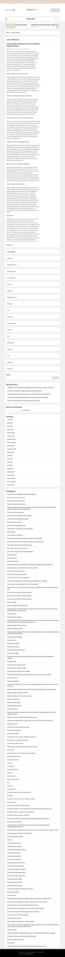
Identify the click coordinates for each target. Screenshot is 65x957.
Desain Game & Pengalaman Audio (16, 525)
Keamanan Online (11, 614)
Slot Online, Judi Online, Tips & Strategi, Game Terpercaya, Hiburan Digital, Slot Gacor (29, 808)
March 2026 (10, 429)
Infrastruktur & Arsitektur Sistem (15, 571)
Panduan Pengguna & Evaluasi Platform (17, 692)
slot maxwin (10, 342)
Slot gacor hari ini (12, 297)
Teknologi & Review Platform (14, 882)
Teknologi (9, 840)
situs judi (9, 763)
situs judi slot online (12, 769)
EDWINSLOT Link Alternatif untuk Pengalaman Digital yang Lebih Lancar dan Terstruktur (31, 387)
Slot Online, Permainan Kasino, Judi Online (18, 815)
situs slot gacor (11, 271)
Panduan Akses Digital (13, 643)
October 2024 (10, 485)
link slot (9, 284)
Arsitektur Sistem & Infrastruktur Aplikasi (18, 519)
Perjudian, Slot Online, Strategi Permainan (18, 727)
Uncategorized (11, 943)
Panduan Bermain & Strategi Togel (16, 665)
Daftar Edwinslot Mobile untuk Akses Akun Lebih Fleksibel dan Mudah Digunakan (29, 394)
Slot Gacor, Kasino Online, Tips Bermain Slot (19, 792)
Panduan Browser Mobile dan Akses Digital (18, 671)
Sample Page (30, 19)
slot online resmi (11, 802)
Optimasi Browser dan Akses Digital (16, 625)
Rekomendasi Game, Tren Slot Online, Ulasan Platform (21, 753)
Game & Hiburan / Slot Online (15, 535)
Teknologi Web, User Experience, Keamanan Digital (20, 921)
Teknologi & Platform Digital (14, 879)
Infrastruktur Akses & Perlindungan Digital (18, 577)
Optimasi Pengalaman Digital (15, 628)
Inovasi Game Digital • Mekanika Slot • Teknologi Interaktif (22, 584)
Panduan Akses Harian (13, 646)
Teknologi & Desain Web (13, 853)
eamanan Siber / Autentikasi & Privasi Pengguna (20, 528)
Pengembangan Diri (12, 724)
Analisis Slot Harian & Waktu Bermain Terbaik (19, 515)
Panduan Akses (11, 640)
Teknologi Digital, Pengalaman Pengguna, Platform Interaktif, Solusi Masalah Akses (29, 898)
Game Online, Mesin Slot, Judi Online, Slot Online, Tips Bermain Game (25, 542)
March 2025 (10, 468)
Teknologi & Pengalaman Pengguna (16, 869)
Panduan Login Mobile (13, 681)
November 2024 (11, 481)
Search (8, 375)
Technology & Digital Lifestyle (15, 836)
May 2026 (9, 423)
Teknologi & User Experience (14, 885)
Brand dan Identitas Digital (14, 522)
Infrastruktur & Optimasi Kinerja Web (16, 574)
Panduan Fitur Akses (12, 678)
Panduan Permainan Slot (13, 699)
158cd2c (10, 49)
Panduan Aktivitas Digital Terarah (16, 650)
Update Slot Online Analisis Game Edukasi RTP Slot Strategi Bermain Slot (26, 946)
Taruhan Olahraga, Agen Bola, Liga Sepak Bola (19, 833)
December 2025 (11, 439)
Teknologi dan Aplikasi (13, 892)
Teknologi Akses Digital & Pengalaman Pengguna (20, 889)
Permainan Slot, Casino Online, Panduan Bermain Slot (21, 737)
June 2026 (10, 419)
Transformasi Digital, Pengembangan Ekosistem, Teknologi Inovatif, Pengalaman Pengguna (31, 933)
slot (8, 310)
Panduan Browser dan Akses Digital (16, 668)
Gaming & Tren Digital (13, 561)
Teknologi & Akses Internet (14, 846)
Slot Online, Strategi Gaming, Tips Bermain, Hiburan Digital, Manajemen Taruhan (28, 818)
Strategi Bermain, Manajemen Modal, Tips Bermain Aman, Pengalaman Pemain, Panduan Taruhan (32, 830)
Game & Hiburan (11, 532)
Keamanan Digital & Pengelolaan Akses (17, 605)
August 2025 (10, 452)
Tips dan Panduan (12, 930)
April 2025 (10, 465)
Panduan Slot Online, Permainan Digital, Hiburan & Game (22, 717)
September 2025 (11, 449)
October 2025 (10, 446)
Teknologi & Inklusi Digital (14, 856)
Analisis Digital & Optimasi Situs (15, 501)
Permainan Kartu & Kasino (14, 730)
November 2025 (11, 442)
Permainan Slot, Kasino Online (15, 743)
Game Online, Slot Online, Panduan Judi (17, 548)
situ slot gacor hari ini (13, 759)
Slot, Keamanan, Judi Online (14, 821)
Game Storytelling (12, 555)
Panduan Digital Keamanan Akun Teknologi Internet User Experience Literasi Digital (29, 674)
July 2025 (9, 455)
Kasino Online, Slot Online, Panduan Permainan (19, 592)
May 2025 (9, 462)
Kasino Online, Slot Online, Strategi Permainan (19, 595)
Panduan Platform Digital (13, 702)
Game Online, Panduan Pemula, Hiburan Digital (19, 545)
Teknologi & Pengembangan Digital (16, 872)
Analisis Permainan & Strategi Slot (16, 504)
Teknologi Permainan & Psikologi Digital (17, 915)
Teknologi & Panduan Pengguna (15, 866)
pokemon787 (31, 59)
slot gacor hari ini (11, 265)
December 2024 (11, 478)
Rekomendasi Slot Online (14, 756)
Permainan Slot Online (13, 733)
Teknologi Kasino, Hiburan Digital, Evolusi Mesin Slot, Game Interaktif (25, 908)
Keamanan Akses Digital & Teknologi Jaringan (19, 599)
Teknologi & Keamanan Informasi (16, 862)
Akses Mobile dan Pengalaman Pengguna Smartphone (21, 494)
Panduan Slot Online (12, 709)
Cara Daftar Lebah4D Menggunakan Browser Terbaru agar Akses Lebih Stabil (39, 1)
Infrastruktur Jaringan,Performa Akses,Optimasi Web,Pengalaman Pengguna (27, 581)
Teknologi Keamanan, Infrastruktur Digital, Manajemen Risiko (23, 911)
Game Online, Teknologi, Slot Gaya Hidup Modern (20, 551)
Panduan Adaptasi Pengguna (14, 637)
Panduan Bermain (11, 661)
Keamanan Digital (11, 602)
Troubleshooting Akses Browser (15, 939)
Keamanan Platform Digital (14, 617)
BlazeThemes (29, 954)
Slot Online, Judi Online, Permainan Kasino (18, 805)
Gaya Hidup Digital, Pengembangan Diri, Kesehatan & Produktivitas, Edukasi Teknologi (29, 564)
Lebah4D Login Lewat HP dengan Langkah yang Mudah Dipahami (42, 25)
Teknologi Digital (11, 895)
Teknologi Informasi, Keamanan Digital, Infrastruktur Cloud (22, 905)
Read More (9, 245)
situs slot (9, 304)
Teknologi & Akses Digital (14, 843)
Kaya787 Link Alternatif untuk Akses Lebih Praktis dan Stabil (23, 400)
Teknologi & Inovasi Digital (14, 859)
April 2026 (10, 426)
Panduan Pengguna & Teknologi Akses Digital (19, 696)
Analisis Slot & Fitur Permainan (15, 512)
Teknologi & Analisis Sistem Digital (16, 849)
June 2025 (10, 459)
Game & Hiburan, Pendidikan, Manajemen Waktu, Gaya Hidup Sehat (24, 538)
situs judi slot (10, 766)
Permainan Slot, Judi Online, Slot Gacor (17, 740)
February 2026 (11, 432)
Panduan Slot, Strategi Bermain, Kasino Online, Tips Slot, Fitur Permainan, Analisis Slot (30, 720)
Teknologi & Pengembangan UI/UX (16, 875)
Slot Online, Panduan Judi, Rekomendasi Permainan (20, 812)
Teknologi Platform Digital (14, 918)
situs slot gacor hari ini (13, 779)
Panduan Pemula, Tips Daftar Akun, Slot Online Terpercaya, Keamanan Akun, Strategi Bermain (31, 689)
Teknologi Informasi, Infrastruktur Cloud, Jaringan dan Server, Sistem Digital (27, 902)
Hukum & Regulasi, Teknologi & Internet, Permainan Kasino (22, 568)
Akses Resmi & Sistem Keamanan (16, 497)
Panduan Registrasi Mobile (14, 706)
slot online (10, 795)
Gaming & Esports (12, 558)
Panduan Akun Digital (12, 653)
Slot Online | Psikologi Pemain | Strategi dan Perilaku (21, 799)
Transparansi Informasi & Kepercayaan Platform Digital (21, 936)
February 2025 (11, 472)
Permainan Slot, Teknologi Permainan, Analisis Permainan (22, 746)
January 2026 (10, 436)
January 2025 (10, 475)
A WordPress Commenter (14, 410)
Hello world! (26, 410)
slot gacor (10, 258)
